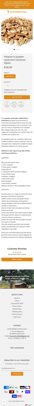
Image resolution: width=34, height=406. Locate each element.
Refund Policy (17, 309)
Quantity (7, 82)
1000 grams (10, 76)
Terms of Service (17, 314)
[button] (14, 49)
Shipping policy (17, 311)
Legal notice (17, 317)
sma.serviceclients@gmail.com (19, 336)
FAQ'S (17, 301)
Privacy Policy (17, 306)
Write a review (17, 259)
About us (17, 298)
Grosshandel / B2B (17, 303)
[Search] (32, 12)
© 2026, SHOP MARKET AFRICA (16, 401)
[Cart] (33, 12)
